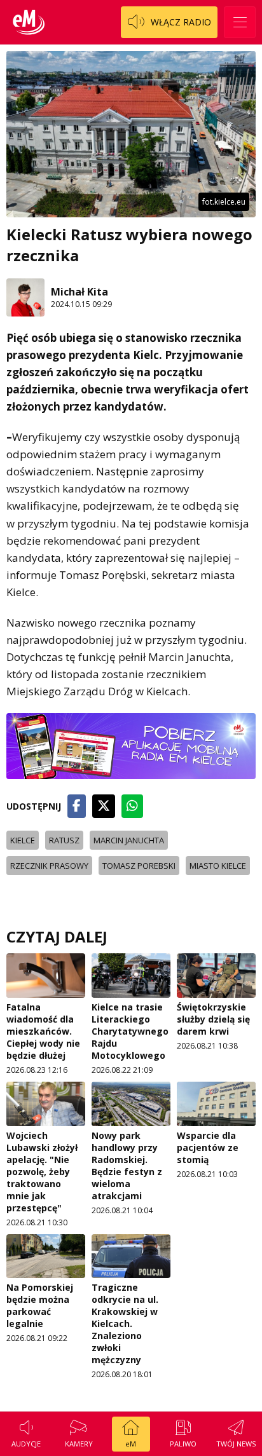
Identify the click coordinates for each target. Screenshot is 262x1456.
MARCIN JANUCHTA (128, 840)
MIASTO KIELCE (218, 865)
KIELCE (22, 840)
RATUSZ (64, 840)
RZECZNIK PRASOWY (49, 865)
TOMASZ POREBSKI (139, 865)
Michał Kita (79, 292)
